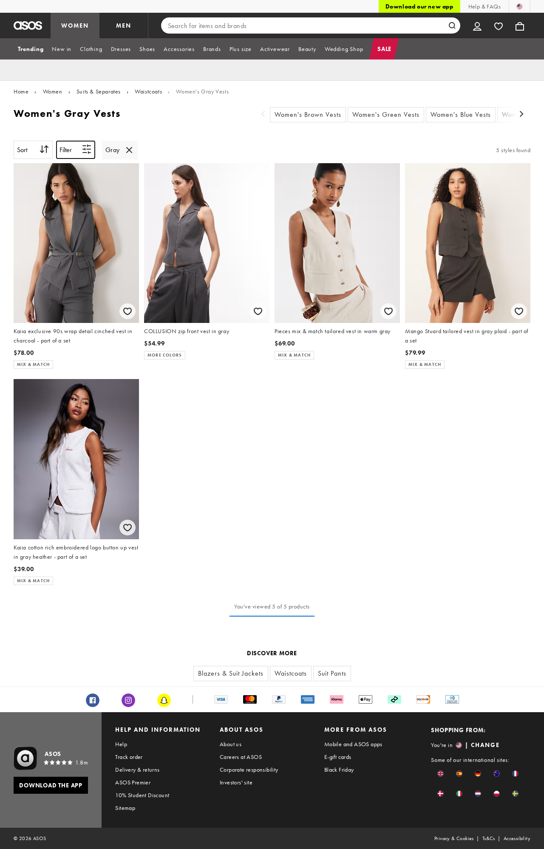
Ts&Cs (488, 838)
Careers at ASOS (241, 757)
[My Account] (477, 25)
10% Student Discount (142, 795)
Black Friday (339, 769)
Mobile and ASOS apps (353, 744)
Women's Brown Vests (308, 114)
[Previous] (263, 115)
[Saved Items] (498, 25)
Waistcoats (148, 91)
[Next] (522, 115)
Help (121, 744)
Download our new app (419, 6)
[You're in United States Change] (519, 6)
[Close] (129, 150)
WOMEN (75, 25)
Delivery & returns (137, 769)
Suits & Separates (98, 91)
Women (52, 91)
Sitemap (125, 808)
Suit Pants (332, 673)
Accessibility (517, 838)
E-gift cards (337, 757)
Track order (128, 757)
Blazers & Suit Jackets (231, 673)
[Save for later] (127, 311)
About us (230, 744)
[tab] (31, 48)
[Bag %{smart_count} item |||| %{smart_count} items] (519, 25)
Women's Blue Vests (461, 114)
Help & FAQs (484, 6)
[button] (440, 773)
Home (21, 91)
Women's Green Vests (385, 114)
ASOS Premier (132, 782)
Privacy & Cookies (454, 838)
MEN (123, 25)
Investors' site (236, 782)
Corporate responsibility (249, 769)
